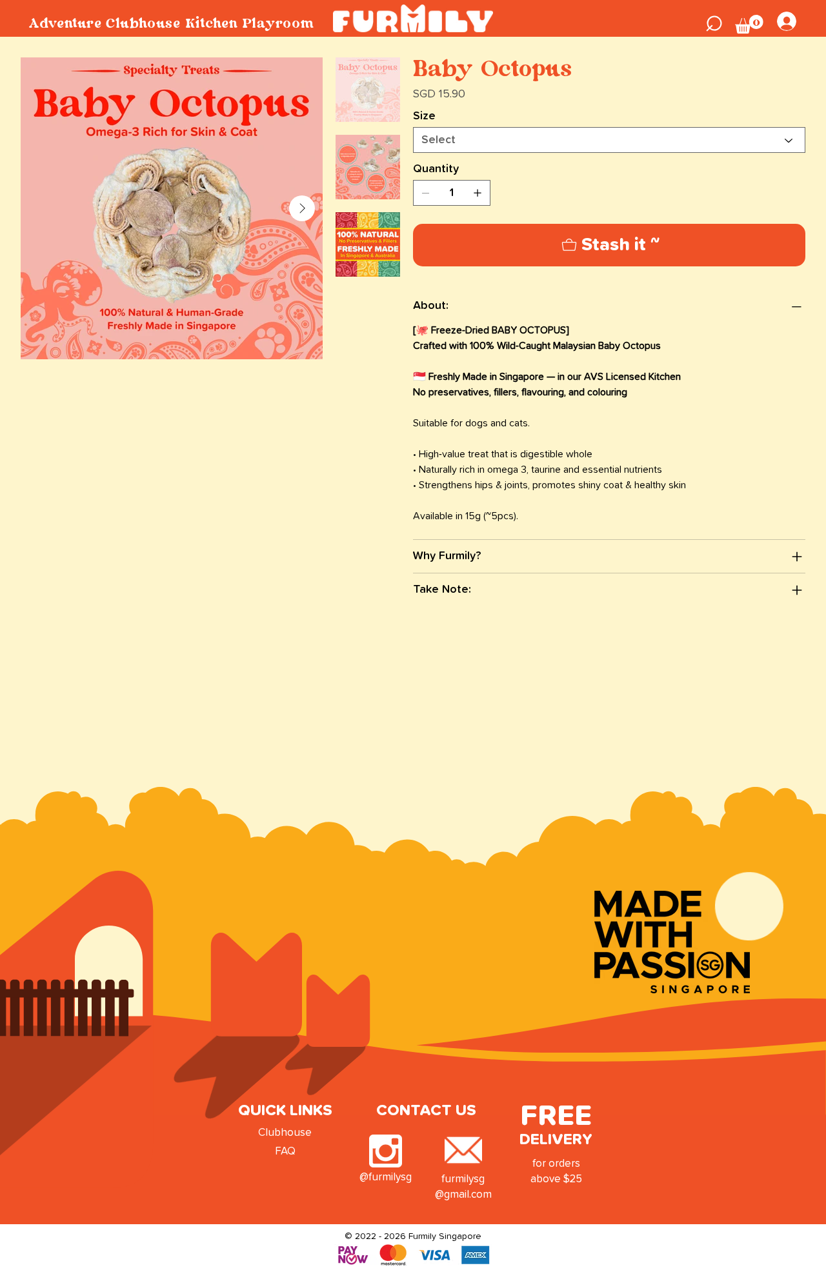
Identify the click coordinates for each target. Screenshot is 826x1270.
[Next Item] (302, 208)
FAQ (285, 1151)
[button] (714, 21)
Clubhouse (285, 1132)
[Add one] (477, 193)
